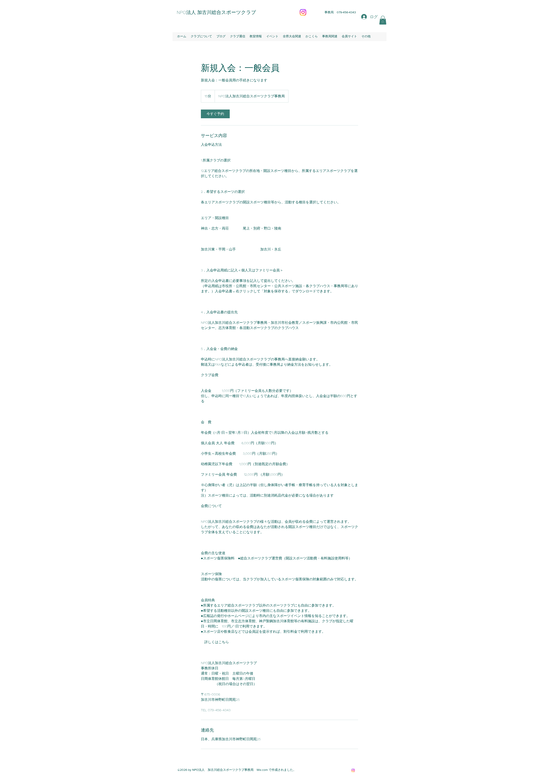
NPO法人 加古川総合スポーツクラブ (216, 12)
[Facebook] (353, 770)
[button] (382, 20)
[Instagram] (303, 12)
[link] (215, 114)
